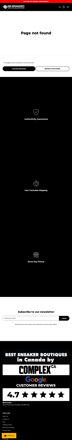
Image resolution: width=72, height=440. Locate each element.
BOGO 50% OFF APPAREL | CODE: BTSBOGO (36, 1)
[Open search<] (60, 7)
